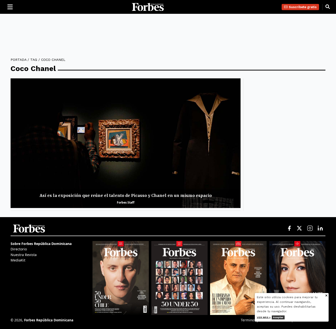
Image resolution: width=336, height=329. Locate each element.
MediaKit (18, 260)
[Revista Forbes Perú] (297, 278)
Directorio (19, 249)
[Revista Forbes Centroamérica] (238, 278)
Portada (18, 60)
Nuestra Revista (24, 254)
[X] (300, 228)
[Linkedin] (320, 228)
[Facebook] (289, 228)
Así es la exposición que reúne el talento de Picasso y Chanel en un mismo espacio (126, 195)
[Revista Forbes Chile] (120, 278)
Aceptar (278, 317)
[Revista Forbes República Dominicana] (179, 278)
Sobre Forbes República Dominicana (41, 243)
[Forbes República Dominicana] (147, 7)
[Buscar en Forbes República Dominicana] (327, 6)
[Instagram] (310, 228)
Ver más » (264, 317)
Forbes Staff (125, 202)
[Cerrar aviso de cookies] (326, 296)
